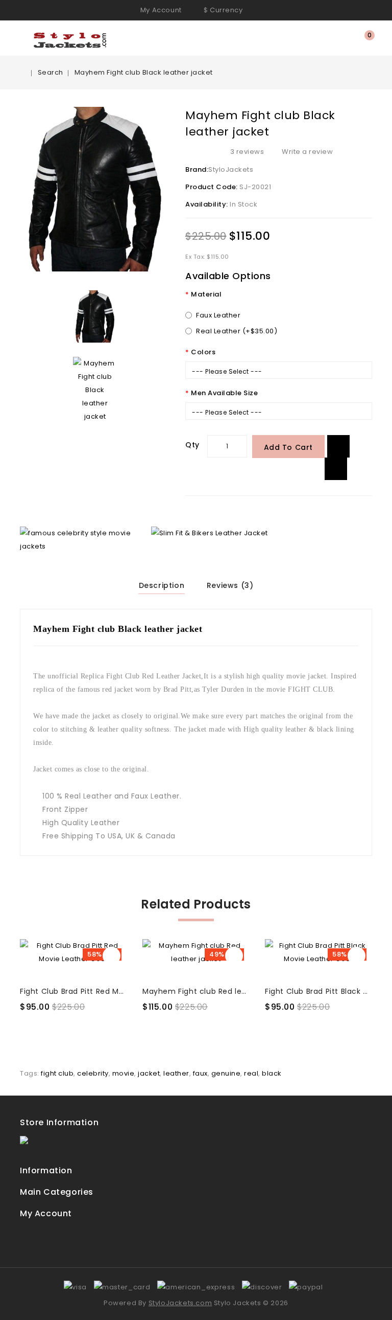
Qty (192, 445)
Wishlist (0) (348, 38)
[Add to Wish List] (338, 446)
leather (176, 1073)
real (251, 1073)
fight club (57, 1073)
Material (206, 294)
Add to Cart (288, 447)
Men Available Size (224, 393)
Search (50, 72)
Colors (203, 352)
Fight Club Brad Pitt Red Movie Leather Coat (104, 991)
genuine (226, 1073)
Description (162, 585)
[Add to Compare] (336, 469)
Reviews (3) (230, 585)
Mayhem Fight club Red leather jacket (215, 991)
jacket (149, 1073)
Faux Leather (218, 315)
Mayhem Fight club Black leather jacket (144, 72)
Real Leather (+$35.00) (236, 331)
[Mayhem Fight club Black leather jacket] (94, 316)
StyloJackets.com (180, 1303)
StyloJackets (230, 169)
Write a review (307, 151)
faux (200, 1073)
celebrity (93, 1073)
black (272, 1073)
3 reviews (247, 151)
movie (123, 1073)
